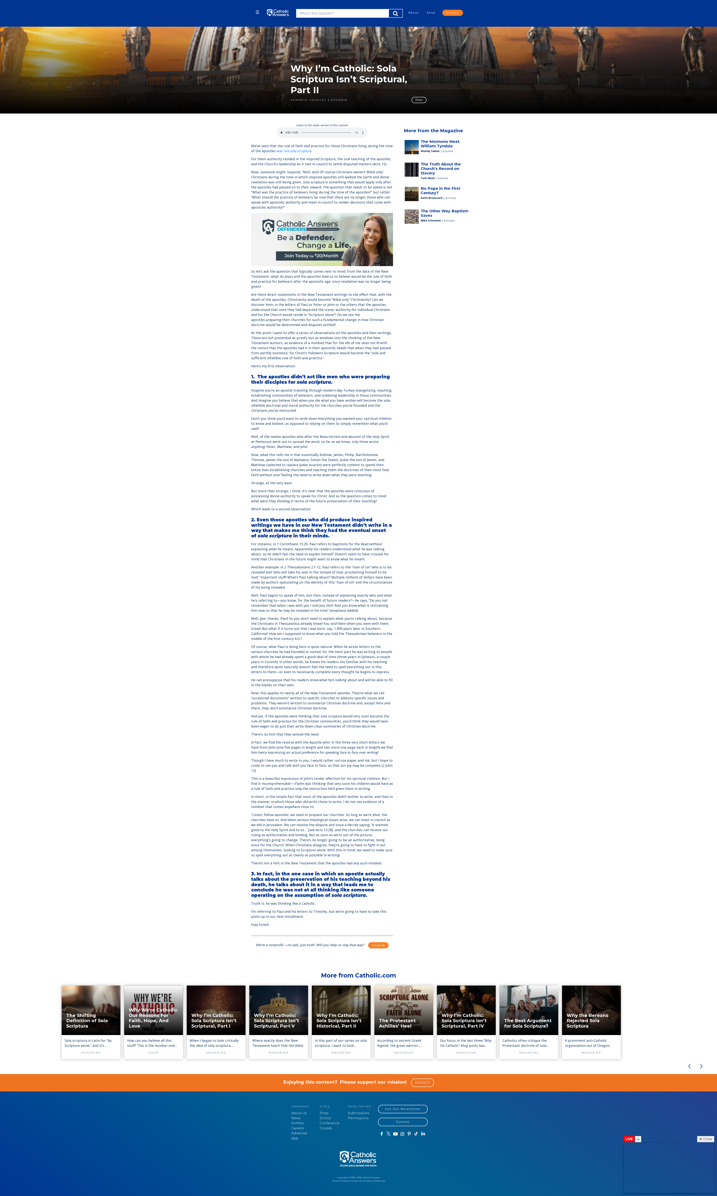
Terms (335, 1180)
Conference (329, 1123)
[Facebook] (381, 1134)
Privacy (344, 1180)
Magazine (300, 59)
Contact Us (356, 1180)
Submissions (358, 1113)
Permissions (358, 1118)
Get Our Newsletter (403, 1109)
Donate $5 (378, 945)
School (325, 1118)
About (413, 12)
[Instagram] (402, 1134)
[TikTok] (416, 1134)
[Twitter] (388, 1134)
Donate (452, 12)
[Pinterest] (409, 1134)
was (294, 151)
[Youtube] (395, 1134)
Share (419, 100)
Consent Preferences (374, 1180)
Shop (431, 12)
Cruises (326, 1128)
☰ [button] (257, 12)
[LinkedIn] (423, 1133)
